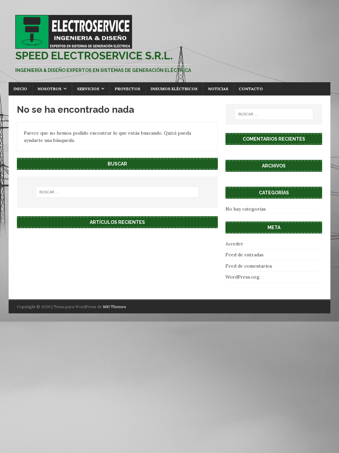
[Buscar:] (117, 192)
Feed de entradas (244, 255)
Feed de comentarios (248, 266)
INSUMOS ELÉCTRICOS (174, 88)
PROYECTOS (127, 88)
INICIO (20, 88)
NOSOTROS (49, 88)
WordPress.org (242, 277)
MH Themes (114, 306)
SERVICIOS (88, 88)
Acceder (234, 244)
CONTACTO (251, 88)
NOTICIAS (218, 88)
